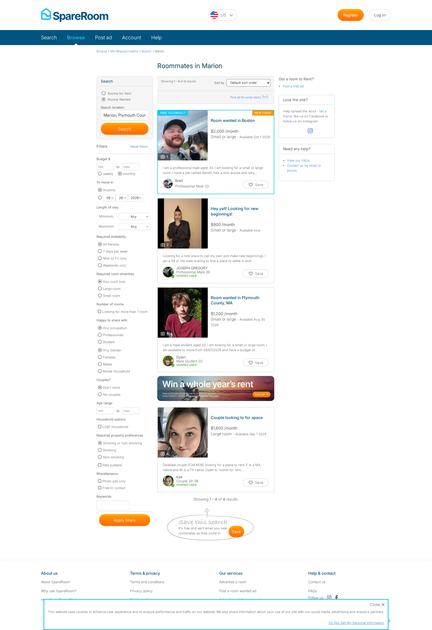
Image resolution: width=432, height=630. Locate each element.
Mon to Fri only (114, 258)
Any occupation (115, 328)
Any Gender (112, 350)
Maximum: (106, 226)
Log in (380, 15)
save (236, 531)
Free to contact (114, 488)
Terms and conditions (147, 582)
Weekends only (114, 265)
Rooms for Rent (119, 93)
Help (156, 38)
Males (107, 364)
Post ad (103, 38)
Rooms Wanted (118, 99)
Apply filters (125, 520)
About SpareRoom (55, 582)
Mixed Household (116, 371)
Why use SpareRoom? (58, 591)
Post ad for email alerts (246, 97)
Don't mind (111, 387)
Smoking (109, 450)
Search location (112, 107)
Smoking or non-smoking (122, 443)
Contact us (317, 582)
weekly (108, 174)
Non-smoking (113, 457)
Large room (111, 289)
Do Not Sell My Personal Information (356, 623)
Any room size (114, 282)
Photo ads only (114, 481)
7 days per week (115, 251)
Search (49, 38)
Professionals (113, 335)
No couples (111, 394)
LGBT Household (115, 427)
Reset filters (139, 146)
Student (109, 342)
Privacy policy (141, 591)
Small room (111, 296)
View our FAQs (298, 160)
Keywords (104, 497)
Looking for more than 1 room (125, 312)
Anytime (109, 190)
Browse (76, 38)
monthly (129, 174)
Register (350, 15)
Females (109, 357)
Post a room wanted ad (237, 591)
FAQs (312, 591)
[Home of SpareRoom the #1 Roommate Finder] (74, 15)
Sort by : (220, 83)
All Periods (111, 244)
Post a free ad (293, 86)
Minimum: (106, 216)
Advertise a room (232, 582)
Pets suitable (112, 465)
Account (131, 38)
